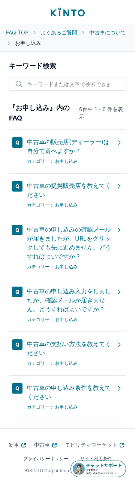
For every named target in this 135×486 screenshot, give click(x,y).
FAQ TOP (17, 32)
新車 (14, 444)
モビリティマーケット (91, 444)
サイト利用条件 (96, 458)
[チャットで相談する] (98, 469)
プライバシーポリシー (45, 458)
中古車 (42, 444)
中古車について (107, 32)
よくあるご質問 (58, 32)
